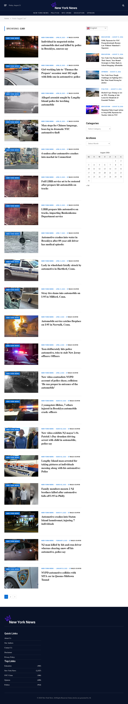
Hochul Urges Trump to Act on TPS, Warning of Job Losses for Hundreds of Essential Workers (111, 96)
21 (110, 173)
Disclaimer (8, 652)
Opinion (91, 13)
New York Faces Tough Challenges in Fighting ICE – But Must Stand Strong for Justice (112, 79)
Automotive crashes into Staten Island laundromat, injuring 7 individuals (58, 520)
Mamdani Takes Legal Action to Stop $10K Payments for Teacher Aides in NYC (112, 112)
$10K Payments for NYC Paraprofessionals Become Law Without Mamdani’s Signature (110, 44)
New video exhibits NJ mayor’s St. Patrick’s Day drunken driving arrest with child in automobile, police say (60, 438)
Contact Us (8, 647)
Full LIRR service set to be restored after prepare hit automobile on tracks (60, 185)
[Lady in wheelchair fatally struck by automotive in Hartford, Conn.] (21, 270)
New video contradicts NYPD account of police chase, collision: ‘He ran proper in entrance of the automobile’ (59, 382)
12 (99, 169)
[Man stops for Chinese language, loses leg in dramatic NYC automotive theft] (21, 130)
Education (79, 13)
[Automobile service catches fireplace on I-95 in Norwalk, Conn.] (21, 326)
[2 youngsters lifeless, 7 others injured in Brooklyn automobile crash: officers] (21, 410)
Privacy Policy (9, 657)
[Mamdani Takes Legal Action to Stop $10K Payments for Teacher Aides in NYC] (92, 109)
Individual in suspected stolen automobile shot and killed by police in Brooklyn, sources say (61, 45)
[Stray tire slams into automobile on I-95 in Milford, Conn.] (21, 298)
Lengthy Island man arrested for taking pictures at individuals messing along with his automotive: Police (60, 466)
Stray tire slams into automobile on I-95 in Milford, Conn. (60, 294)
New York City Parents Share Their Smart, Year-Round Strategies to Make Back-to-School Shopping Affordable (112, 62)
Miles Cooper (74, 37)
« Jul (87, 185)
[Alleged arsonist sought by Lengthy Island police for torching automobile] (21, 102)
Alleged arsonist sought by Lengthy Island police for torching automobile (60, 101)
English (93, 28)
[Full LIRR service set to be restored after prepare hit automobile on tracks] (21, 186)
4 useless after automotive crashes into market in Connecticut (59, 155)
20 (105, 173)
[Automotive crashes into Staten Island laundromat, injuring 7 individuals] (21, 522)
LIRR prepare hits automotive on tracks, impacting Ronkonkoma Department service (59, 212)
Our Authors (8, 643)
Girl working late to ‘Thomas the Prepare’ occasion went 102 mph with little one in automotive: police (60, 73)
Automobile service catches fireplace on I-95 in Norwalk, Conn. (61, 322)
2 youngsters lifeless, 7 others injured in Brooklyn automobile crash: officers (59, 408)
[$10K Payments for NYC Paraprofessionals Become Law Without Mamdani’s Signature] (92, 40)
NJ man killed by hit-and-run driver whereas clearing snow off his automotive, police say (61, 548)
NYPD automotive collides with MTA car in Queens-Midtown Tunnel (58, 576)
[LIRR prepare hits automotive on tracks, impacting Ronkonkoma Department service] (21, 214)
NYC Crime (67, 13)
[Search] (123, 5)
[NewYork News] (64, 5)
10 (89, 169)
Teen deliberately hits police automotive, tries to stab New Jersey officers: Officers (60, 352)
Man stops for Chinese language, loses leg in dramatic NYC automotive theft (59, 129)
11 (94, 169)
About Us (7, 638)
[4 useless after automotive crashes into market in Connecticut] (21, 158)
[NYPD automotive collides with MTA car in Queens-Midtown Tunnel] (21, 577)
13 (105, 169)
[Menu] (5, 5)
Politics (55, 13)
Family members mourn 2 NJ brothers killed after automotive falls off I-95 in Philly (58, 492)
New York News (40, 13)
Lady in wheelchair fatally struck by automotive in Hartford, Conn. (61, 266)
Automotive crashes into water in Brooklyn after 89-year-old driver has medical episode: (59, 240)
